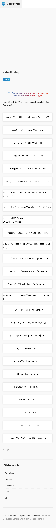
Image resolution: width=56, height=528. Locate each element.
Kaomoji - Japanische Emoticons (25, 515)
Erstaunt (8, 479)
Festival (6, 79)
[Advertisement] (28, 40)
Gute (7, 491)
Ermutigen (9, 473)
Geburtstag (9, 485)
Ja (6, 497)
